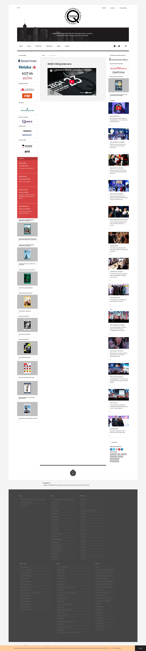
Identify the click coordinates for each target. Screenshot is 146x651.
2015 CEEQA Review (57, 550)
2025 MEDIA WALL (101, 595)
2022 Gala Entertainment (27, 587)
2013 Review (55, 556)
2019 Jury (83, 516)
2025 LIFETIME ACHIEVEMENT (104, 587)
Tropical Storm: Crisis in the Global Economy (69, 632)
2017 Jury (83, 522)
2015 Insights (61, 595)
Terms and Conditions (26, 570)
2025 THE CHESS (100, 589)
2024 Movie (99, 603)
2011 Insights (61, 612)
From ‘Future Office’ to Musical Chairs (67, 592)
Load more (114, 442)
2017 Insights (61, 584)
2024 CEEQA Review (26, 575)
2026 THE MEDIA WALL (102, 578)
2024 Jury (83, 505)
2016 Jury (83, 525)
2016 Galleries (100, 623)
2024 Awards (55, 513)
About (21, 46)
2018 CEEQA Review (57, 539)
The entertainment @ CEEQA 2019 (29, 592)
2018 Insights (61, 578)
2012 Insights (61, 607)
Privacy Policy (123, 8)
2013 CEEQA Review (26, 609)
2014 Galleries (100, 629)
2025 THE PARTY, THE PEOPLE (104, 584)
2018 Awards (55, 536)
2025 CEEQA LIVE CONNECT (103, 598)
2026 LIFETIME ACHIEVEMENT (89, 511)
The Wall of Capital (63, 598)
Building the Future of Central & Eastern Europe (33, 499)
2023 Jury (83, 508)
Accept (140, 648)
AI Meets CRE (61, 575)
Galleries (67, 46)
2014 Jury (83, 530)
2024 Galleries (100, 606)
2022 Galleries (100, 612)
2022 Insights (61, 570)
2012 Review (55, 559)
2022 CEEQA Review (26, 584)
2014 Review (55, 553)
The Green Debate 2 (63, 615)
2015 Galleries (100, 626)
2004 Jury (83, 558)
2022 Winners (55, 528)
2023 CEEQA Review (26, 581)
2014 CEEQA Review (26, 606)
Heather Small (113, 456)
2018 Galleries (100, 617)
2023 (119, 454)
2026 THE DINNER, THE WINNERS (104, 570)
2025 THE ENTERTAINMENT (103, 601)
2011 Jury (83, 539)
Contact (113, 8)
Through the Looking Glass (64, 627)
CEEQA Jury (39, 46)
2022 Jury (83, 513)
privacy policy (110, 648)
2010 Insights (61, 618)
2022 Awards (55, 525)
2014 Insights (61, 601)
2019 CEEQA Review (57, 533)
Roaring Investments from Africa (66, 587)
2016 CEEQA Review (57, 548)
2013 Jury (83, 533)
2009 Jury (83, 544)
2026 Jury (83, 499)
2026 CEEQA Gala (25, 567)
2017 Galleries (100, 620)
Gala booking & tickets (27, 502)
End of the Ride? (62, 581)
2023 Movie (99, 609)
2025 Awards (55, 508)
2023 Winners (55, 522)
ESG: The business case (64, 567)
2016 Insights (61, 590)
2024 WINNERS (56, 516)
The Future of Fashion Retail (65, 604)
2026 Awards (55, 502)
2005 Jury (83, 555)
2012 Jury (83, 536)
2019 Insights (61, 573)
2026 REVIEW (55, 505)
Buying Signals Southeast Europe (66, 621)
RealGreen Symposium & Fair (65, 610)
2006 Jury (83, 553)
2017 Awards (55, 542)
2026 (97, 567)
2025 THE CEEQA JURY (102, 592)
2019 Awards (55, 530)
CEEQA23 (123, 454)
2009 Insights (61, 624)
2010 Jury (83, 541)
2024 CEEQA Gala (114, 459)
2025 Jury (83, 502)
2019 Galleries (100, 615)
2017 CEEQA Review (57, 545)
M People (120, 456)
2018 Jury (83, 519)
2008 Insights (61, 629)
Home (18, 7)
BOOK (104, 8)
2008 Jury (83, 547)
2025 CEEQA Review (26, 573)
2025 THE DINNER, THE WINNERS (104, 581)
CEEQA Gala (113, 454)
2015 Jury (83, 527)
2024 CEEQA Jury (114, 461)
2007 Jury (83, 550)
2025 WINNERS (56, 511)
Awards (29, 46)
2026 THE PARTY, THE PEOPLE (104, 573)
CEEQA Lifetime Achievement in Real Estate (63, 499)
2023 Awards (55, 519)
